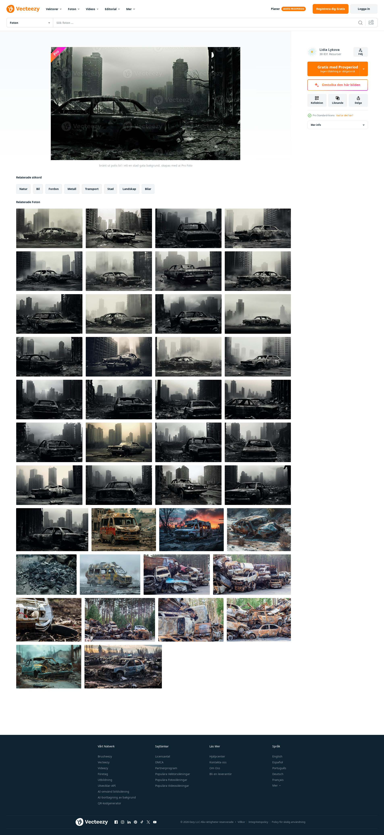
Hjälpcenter (217, 756)
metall (72, 189)
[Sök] (360, 22)
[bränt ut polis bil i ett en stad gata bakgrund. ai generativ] (49, 442)
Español (277, 762)
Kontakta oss (218, 762)
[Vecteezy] (23, 9)
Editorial (111, 9)
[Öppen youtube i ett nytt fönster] (154, 821)
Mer (129, 9)
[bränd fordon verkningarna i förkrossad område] (124, 529)
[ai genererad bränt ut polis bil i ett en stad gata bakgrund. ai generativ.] (49, 271)
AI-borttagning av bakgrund (117, 797)
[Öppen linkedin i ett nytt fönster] (129, 821)
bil (38, 189)
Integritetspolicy (258, 822)
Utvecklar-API (107, 786)
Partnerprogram (166, 768)
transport (92, 189)
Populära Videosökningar (172, 786)
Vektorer (52, 9)
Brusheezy (105, 756)
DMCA (159, 762)
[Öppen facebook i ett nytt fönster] (116, 821)
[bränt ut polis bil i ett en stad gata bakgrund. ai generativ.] (49, 399)
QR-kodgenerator (109, 803)
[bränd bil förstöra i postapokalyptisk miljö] (259, 529)
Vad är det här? (344, 115)
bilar (148, 189)
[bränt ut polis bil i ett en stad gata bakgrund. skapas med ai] (119, 228)
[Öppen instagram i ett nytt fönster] (122, 821)
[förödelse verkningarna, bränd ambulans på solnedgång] (191, 529)
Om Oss (214, 768)
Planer (275, 9)
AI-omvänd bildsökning (113, 791)
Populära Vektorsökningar (172, 774)
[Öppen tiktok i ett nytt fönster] (142, 821)
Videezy (103, 768)
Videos (90, 9)
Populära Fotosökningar (171, 780)
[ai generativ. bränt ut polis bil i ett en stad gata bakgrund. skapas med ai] (49, 228)
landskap (129, 189)
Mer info (316, 125)
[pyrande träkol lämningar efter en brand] (46, 574)
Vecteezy (103, 762)
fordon (54, 189)
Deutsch (277, 774)
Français (278, 780)
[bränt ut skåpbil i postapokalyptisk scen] (110, 574)
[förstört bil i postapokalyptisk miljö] (48, 666)
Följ (360, 54)
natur (23, 189)
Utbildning (105, 780)
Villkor (241, 822)
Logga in (364, 9)
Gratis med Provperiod (337, 69)
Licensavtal (162, 756)
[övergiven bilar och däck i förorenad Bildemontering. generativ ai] (123, 666)
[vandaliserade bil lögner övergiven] (48, 620)
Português (279, 768)
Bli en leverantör (220, 774)
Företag (103, 774)
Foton (72, 9)
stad (110, 189)
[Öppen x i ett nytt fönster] (148, 821)
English (277, 756)
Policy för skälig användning (288, 822)
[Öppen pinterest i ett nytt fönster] (135, 821)
